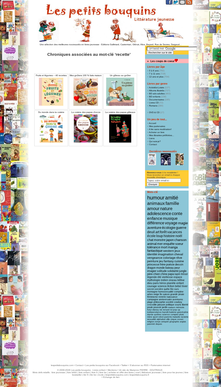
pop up (176, 309)
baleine (173, 312)
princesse (153, 264)
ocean (180, 319)
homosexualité (165, 291)
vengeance (154, 257)
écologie (168, 228)
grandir (174, 294)
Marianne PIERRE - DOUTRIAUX (146, 370)
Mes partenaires (157, 126)
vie (160, 309)
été (159, 277)
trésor (184, 274)
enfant (180, 283)
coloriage (169, 257)
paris (156, 283)
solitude (162, 271)
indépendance (154, 312)
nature (166, 208)
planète (171, 283)
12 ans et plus (156, 76)
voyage (171, 223)
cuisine (179, 261)
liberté (185, 304)
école (151, 236)
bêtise (181, 280)
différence (155, 223)
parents (168, 317)
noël (178, 236)
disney (155, 309)
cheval (178, 254)
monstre (160, 240)
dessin (179, 264)
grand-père (182, 312)
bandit (165, 312)
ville (168, 319)
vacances (174, 232)
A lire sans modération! (160, 129)
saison (166, 294)
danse (150, 314)
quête (167, 289)
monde (160, 267)
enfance (154, 218)
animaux (156, 203)
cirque (173, 319)
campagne (152, 299)
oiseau (173, 280)
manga (173, 247)
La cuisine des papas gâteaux (120, 112)
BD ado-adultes (157, 93)
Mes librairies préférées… (161, 135)
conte (177, 213)
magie (183, 223)
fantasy (169, 261)
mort (164, 247)
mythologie (153, 280)
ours (176, 289)
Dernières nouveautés (163, 151)
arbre (150, 294)
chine (164, 274)
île (161, 294)
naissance (172, 296)
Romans (153, 105)
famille (172, 203)
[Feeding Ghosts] (165, 159)
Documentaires (156, 99)
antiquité (165, 322)
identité (152, 254)
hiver (185, 286)
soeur (179, 244)
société (169, 302)
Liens (152, 138)
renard (166, 309)
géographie (174, 322)
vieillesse (167, 277)
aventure (154, 227)
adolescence (159, 213)
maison (171, 307)
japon (170, 240)
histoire (169, 236)
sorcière (159, 289)
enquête (169, 244)
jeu (161, 261)
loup (159, 236)
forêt (163, 232)
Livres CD (154, 102)
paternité (151, 324)
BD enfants (154, 96)
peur (177, 267)
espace (178, 277)
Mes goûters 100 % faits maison (86, 75)
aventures (177, 299)
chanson (180, 240)
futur (149, 309)
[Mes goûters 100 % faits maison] (85, 95)
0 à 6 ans (154, 70)
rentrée (162, 296)
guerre (181, 228)
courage (152, 286)
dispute (159, 324)
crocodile (152, 304)
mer (160, 244)
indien (164, 280)
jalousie (161, 304)
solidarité (172, 271)
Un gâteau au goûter (120, 75)
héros (162, 283)
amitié (171, 198)
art (157, 232)
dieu (149, 283)
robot (161, 317)
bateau (169, 267)
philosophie (159, 302)
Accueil (152, 123)
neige (156, 294)
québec (158, 314)
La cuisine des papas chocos (85, 112)
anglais (183, 322)
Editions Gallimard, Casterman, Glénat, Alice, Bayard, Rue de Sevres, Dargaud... (141, 44)
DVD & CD (154, 112)
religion (150, 321)
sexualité (151, 319)
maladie (176, 317)
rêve (179, 257)
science (166, 314)
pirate (181, 294)
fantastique (155, 250)
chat (150, 240)
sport (155, 317)
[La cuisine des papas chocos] (85, 128)
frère (163, 264)
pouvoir (157, 307)
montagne (152, 291)
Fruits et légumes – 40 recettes (51, 75)
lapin (177, 274)
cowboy (178, 302)
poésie (170, 264)
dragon (151, 267)
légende (152, 277)
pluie (181, 314)
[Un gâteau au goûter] (120, 92)
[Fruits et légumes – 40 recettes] (51, 92)
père (150, 274)
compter (174, 314)
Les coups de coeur (162, 61)
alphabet (161, 319)
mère (149, 317)
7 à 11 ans (154, 73)
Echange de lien (111, 377)
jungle (182, 271)
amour (153, 208)
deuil (151, 232)
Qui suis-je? (155, 141)
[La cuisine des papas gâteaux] (120, 128)
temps (158, 322)
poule (150, 307)
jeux (177, 250)
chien (156, 274)
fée (172, 289)
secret (150, 289)
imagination (166, 254)
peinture (152, 261)
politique (170, 304)
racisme (184, 317)
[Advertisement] (110, 345)
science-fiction (166, 286)
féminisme (152, 296)
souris (178, 304)
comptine (178, 291)
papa (171, 274)
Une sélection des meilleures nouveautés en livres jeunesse (69, 44)
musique (170, 218)
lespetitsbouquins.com (62, 365)
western (168, 250)
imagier (151, 271)
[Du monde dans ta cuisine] (51, 128)
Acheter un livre (156, 132)
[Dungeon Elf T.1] (151, 159)
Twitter (124, 365)
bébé (178, 286)
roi (171, 309)
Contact (153, 144)
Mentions (112, 370)
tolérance (153, 247)
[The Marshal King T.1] (179, 159)
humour (155, 198)
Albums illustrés (156, 90)
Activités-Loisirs (156, 87)
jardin (164, 307)
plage (150, 302)
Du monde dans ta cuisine (51, 112)
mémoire (180, 307)
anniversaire (165, 299)
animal (151, 244)
